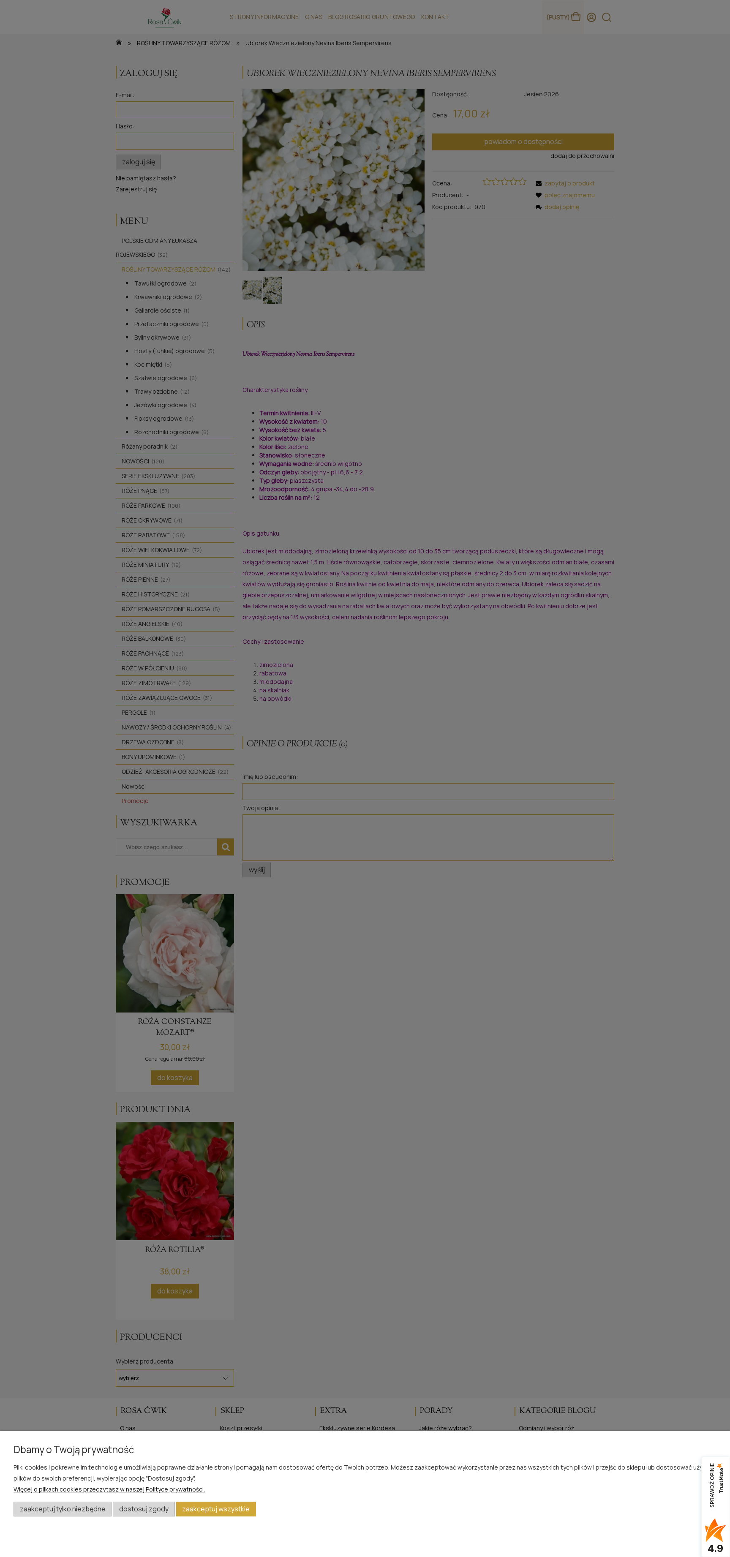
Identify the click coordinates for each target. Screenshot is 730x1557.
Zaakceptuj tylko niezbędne (63, 1508)
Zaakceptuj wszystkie (216, 1508)
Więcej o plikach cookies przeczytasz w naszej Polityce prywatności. (109, 1489)
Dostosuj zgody (144, 1508)
